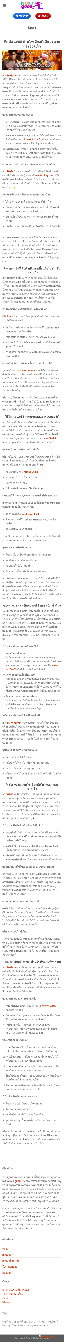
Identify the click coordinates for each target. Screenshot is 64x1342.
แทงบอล (6, 1272)
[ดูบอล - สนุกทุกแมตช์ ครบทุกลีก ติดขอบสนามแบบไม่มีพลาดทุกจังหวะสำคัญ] (32, 5)
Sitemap (6, 1301)
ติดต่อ (5, 1297)
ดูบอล (5, 1248)
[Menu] (4, 5)
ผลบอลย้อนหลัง (10, 1260)
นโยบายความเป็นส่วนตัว (15, 1289)
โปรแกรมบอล (10, 1266)
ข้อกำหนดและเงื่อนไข (14, 1293)
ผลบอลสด (7, 1254)
